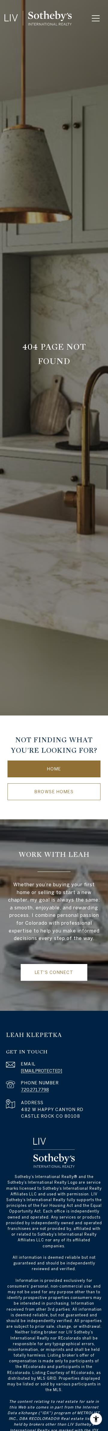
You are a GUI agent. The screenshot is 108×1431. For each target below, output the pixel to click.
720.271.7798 (35, 1089)
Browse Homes (54, 791)
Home (54, 769)
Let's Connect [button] (54, 972)
